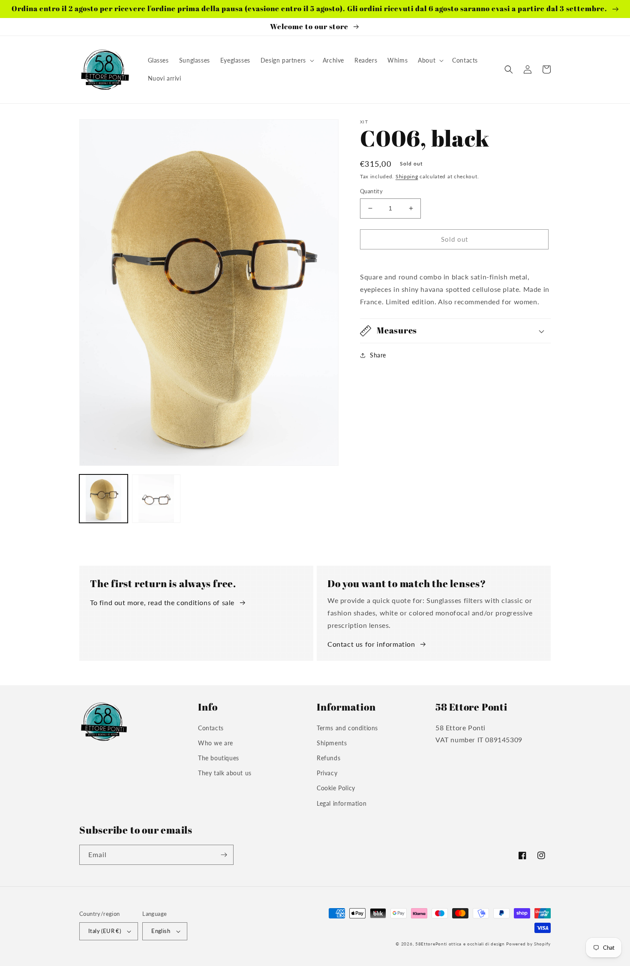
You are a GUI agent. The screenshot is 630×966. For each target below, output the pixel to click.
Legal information (341, 803)
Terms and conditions (347, 728)
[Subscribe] (223, 855)
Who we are (215, 743)
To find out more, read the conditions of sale (162, 602)
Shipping (407, 176)
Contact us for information (371, 644)
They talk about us (225, 773)
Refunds (328, 758)
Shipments (332, 743)
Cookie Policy (336, 788)
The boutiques (218, 758)
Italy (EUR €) (104, 930)
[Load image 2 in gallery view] (156, 498)
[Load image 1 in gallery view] (103, 498)
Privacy (327, 773)
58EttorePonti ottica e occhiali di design (460, 943)
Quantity (371, 191)
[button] (286, 60)
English (160, 930)
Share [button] (378, 355)
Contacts (211, 728)
